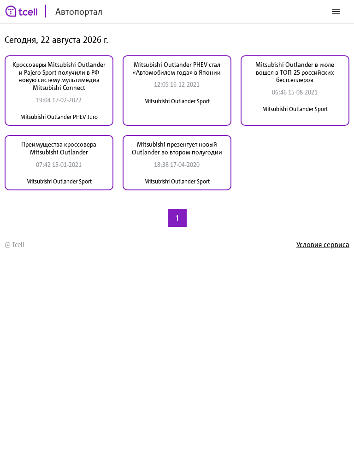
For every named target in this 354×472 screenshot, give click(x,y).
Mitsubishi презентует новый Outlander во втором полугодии (177, 148)
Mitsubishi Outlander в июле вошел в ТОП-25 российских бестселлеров (294, 72)
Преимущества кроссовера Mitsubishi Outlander (58, 148)
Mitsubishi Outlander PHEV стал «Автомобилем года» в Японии (177, 68)
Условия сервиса (322, 244)
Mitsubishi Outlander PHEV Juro (59, 116)
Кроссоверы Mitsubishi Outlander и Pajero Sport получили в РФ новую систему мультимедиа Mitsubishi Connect (59, 76)
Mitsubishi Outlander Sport (177, 101)
